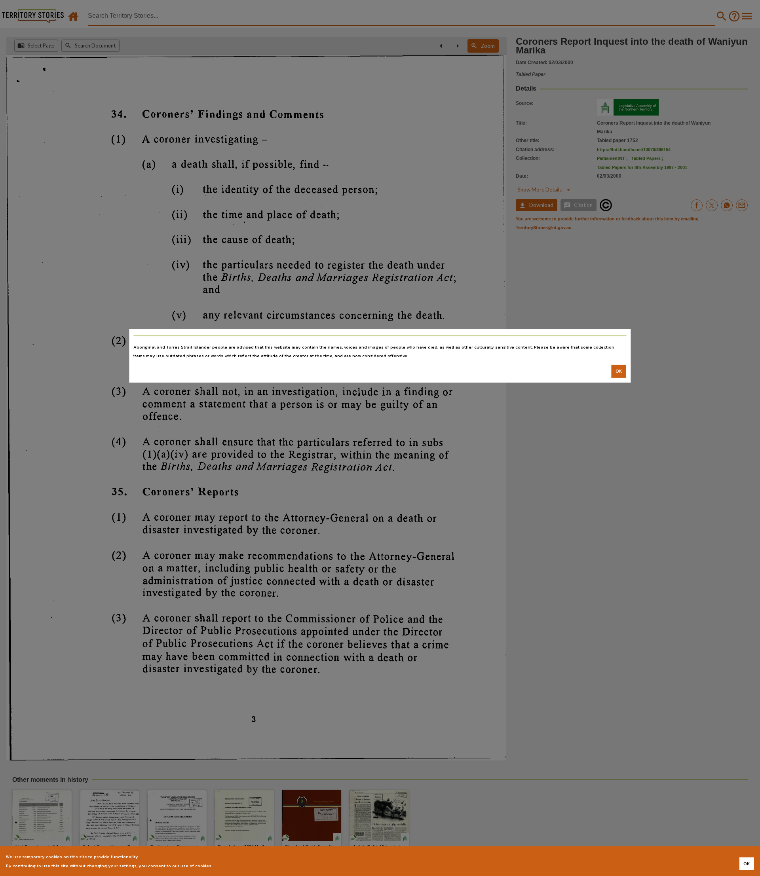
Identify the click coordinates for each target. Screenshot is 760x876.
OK (619, 371)
